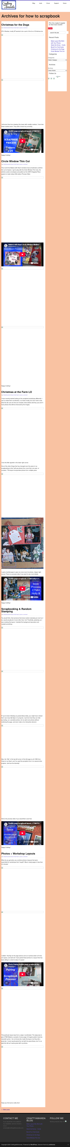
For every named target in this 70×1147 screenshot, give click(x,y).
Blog (33, 3)
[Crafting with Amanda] (8, 9)
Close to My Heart (15, 27)
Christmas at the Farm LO (16, 392)
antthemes (52, 1144)
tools (40, 3)
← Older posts (5, 1109)
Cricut (48, 3)
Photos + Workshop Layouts (18, 853)
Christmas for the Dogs (15, 24)
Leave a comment (23, 27)
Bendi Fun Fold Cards (57, 47)
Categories (51, 58)
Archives (50, 68)
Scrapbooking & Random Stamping (16, 610)
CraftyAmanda (6, 27)
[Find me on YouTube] (54, 79)
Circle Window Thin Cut (15, 161)
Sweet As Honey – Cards (58, 45)
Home (64, 3)
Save (51, 28)
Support (56, 3)
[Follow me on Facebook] (49, 79)
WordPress (34, 1144)
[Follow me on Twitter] (52, 79)
